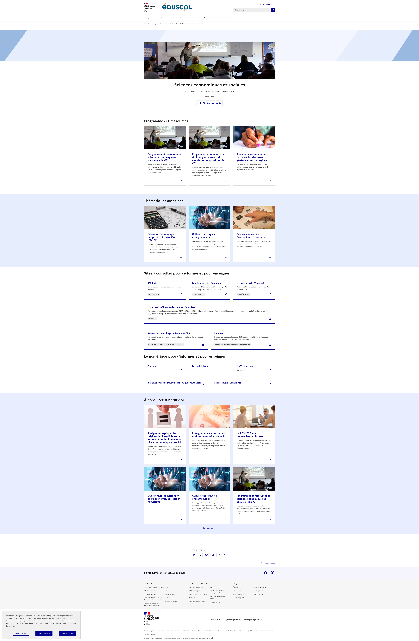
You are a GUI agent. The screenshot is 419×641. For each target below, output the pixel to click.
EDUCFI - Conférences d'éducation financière (171, 307)
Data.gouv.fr (237, 591)
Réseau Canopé (170, 594)
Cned (166, 591)
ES (257, 631)
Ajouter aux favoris (212, 103)
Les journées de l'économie (251, 283)
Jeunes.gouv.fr (258, 591)
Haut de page (269, 563)
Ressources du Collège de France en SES (169, 333)
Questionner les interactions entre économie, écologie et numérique (164, 499)
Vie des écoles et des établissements (217, 18)
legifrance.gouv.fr (232, 620)
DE (246, 631)
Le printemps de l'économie (207, 283)
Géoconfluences (215, 602)
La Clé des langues (194, 591)
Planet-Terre (192, 598)
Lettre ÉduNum (200, 366)
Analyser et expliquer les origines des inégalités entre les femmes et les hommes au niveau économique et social (164, 437)
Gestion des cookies (188, 631)
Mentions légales (149, 631)
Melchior (219, 333)
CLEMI (167, 598)
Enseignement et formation (154, 18)
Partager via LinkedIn (212, 555)
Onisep (167, 587)
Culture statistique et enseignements (204, 235)
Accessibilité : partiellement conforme (210, 631)
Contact (228, 631)
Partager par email (218, 555)
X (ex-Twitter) (272, 572)
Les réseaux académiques (227, 382)
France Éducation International (154, 587)
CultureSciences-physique (197, 601)
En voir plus (208, 528)
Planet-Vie (213, 587)
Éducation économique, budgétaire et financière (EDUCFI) (162, 237)
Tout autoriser (67, 633)
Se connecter (267, 4)
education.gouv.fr (149, 591)
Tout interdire (44, 633)
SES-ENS (152, 283)
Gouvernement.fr (238, 594)
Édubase (152, 366)
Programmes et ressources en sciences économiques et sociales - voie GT (165, 157)
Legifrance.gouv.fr (238, 598)
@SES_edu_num (245, 366)
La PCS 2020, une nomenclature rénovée (250, 434)
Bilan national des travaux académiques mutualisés (174, 382)
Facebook (265, 572)
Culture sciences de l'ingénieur (198, 594)
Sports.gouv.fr (258, 594)
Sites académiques (171, 601)
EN (251, 631)
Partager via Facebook (194, 555)
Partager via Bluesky (206, 555)
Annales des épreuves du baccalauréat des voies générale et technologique (252, 157)
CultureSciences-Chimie (196, 587)
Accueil (146, 24)
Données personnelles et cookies (168, 631)
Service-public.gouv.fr (261, 587)
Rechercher (273, 10)
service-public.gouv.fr (252, 620)
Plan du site (238, 631)
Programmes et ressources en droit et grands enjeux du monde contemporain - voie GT (209, 158)
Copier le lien (225, 555)
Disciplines (175, 24)
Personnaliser (20, 633)
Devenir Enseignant (150, 594)
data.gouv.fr (215, 620)
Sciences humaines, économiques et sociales (251, 235)
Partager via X (200, 555)
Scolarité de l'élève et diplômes (184, 18)
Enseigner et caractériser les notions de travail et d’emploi (209, 434)
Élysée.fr (235, 587)
